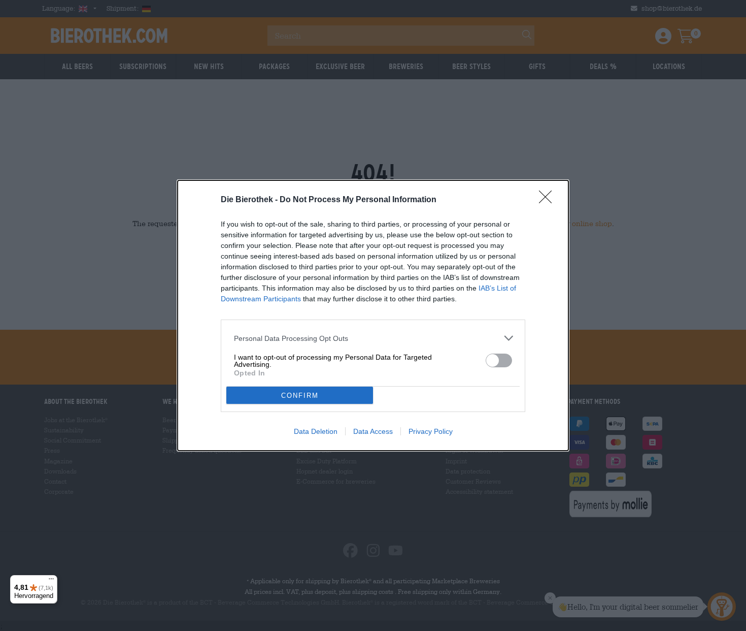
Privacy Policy (431, 431)
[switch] (499, 360)
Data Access (373, 431)
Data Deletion (315, 431)
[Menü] (51, 581)
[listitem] (373, 338)
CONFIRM (300, 395)
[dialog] (373, 315)
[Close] (548, 200)
